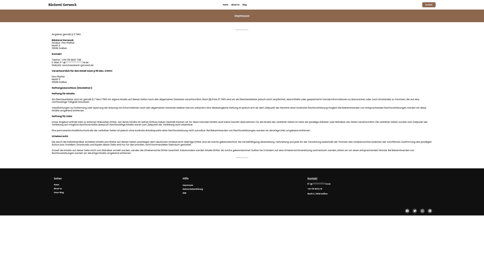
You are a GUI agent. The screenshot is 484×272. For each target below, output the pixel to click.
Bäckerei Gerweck (62, 5)
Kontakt (429, 5)
